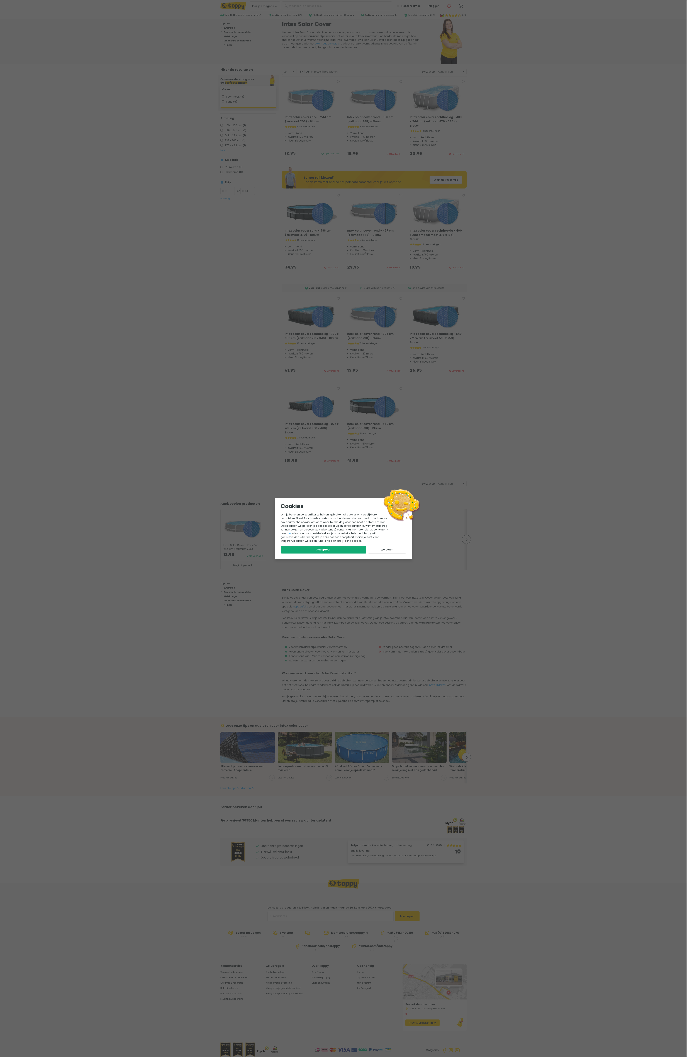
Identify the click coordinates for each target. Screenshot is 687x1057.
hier (289, 533)
